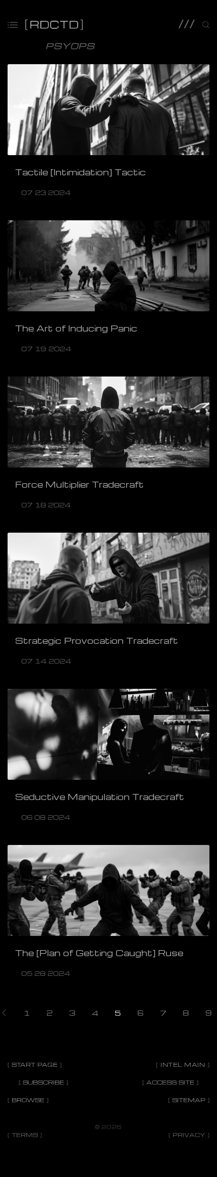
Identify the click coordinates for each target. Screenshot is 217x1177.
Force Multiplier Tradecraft (79, 484)
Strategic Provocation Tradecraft (96, 640)
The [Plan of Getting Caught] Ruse (99, 953)
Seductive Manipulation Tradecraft (99, 796)
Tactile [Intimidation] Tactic (80, 172)
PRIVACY (189, 1135)
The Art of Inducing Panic (76, 328)
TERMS (25, 1135)
